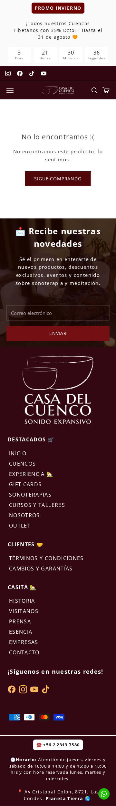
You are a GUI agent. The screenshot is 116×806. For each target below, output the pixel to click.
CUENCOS (22, 463)
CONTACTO (24, 652)
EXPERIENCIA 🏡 (31, 474)
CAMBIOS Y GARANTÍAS (41, 568)
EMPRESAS (23, 642)
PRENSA (20, 621)
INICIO (17, 453)
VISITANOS (23, 611)
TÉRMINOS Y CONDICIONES (46, 558)
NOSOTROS (24, 515)
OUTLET (20, 525)
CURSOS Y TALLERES (37, 505)
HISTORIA (22, 600)
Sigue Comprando (58, 179)
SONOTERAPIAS (30, 494)
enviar (58, 333)
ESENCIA (20, 631)
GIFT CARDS (25, 484)
